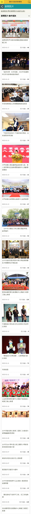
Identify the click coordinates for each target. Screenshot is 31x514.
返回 (2, 6)
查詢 (29, 2)
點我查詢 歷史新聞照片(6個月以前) (13, 11)
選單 (2, 2)
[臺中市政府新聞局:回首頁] (15, 1)
